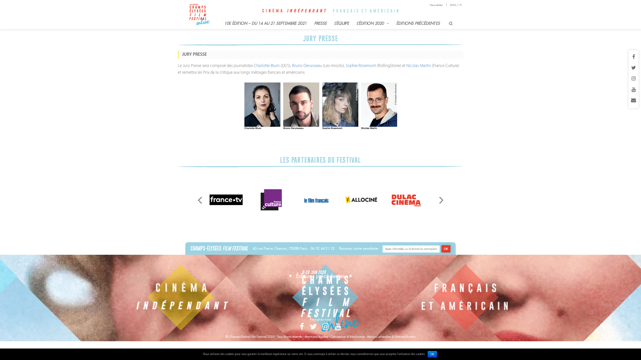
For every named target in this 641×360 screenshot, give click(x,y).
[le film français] (316, 199)
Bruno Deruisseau (307, 66)
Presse (321, 23)
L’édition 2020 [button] (371, 23)
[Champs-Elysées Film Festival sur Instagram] (633, 79)
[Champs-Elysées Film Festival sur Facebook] (633, 57)
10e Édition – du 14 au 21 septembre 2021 (265, 23)
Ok (432, 354)
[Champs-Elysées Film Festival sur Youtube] (633, 90)
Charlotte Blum (267, 66)
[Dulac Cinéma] (406, 199)
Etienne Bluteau (405, 336)
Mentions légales (316, 336)
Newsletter (436, 5)
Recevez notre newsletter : (359, 248)
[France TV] (226, 199)
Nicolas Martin (418, 66)
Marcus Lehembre (379, 336)
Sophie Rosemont (361, 66)
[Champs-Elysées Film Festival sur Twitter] (633, 68)
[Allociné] (361, 199)
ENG (453, 5)
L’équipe (342, 23)
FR (460, 5)
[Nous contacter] (633, 100)
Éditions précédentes (418, 23)
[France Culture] (271, 199)
